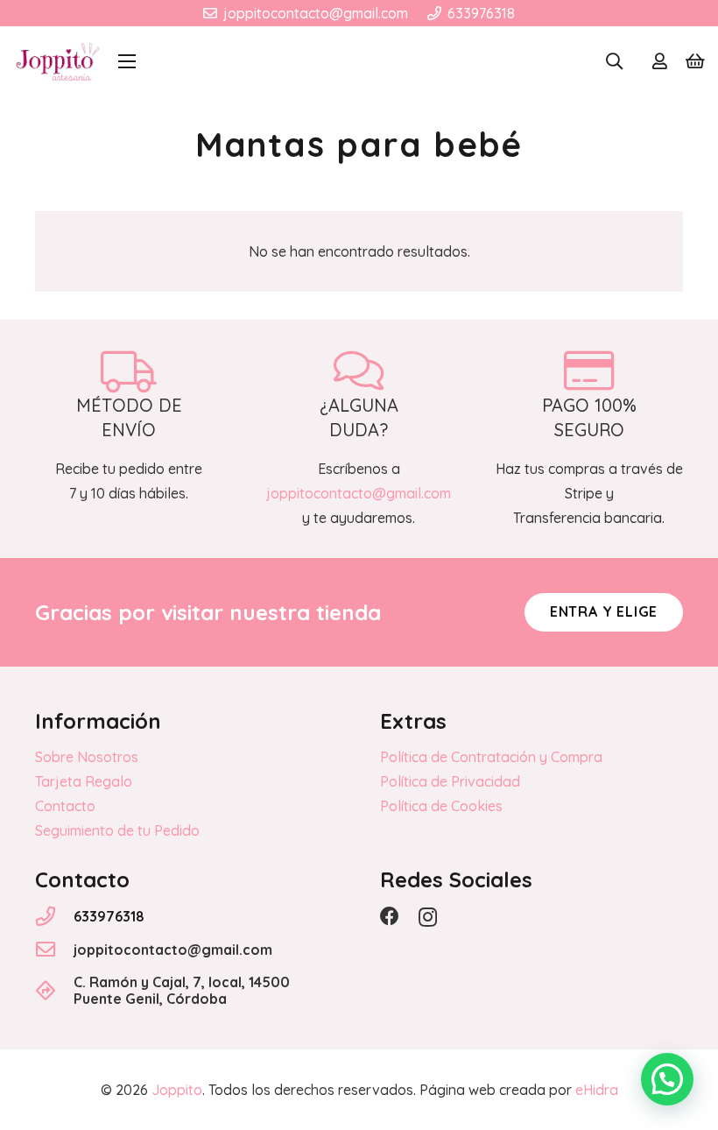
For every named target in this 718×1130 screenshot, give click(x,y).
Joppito (176, 1089)
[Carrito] (695, 61)
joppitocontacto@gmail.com (173, 949)
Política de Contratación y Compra (491, 757)
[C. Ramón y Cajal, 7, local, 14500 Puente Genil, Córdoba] (54, 990)
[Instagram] (428, 917)
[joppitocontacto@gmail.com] (54, 949)
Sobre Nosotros (86, 757)
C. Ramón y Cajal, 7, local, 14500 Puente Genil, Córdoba (182, 990)
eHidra (596, 1089)
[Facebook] (389, 916)
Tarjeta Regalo (83, 781)
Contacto (65, 806)
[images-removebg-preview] (58, 61)
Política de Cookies (441, 806)
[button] (127, 61)
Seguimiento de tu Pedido (117, 830)
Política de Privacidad (450, 781)
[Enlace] (659, 61)
